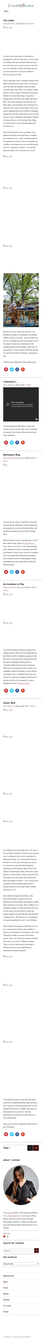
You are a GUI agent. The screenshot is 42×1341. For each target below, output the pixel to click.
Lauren (8, 1212)
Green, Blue (9, 702)
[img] (21, 490)
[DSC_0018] (21, 968)
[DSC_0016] (21, 1011)
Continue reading (23, 683)
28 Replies (30, 24)
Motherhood (8, 1275)
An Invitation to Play (13, 584)
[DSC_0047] (21, 633)
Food (5, 1287)
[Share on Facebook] (17, 370)
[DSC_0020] (21, 762)
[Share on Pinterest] (6, 370)
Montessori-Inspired (10, 458)
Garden (6, 1299)
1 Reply (28, 385)
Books (5, 706)
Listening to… (10, 381)
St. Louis (7, 1305)
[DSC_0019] (21, 804)
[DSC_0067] (21, 169)
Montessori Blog (11, 454)
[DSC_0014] (21, 833)
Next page (35, 1150)
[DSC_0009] (21, 720)
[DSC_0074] (21, 300)
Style (5, 1281)
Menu (6, 11)
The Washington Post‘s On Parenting (17, 1215)
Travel (5, 1311)
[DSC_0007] (21, 1068)
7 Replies (32, 706)
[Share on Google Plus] (23, 370)
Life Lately (8, 20)
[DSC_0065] (21, 39)
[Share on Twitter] (12, 370)
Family (5, 24)
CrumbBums (7, 1337)
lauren (13, 24)
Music (5, 385)
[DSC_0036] (21, 257)
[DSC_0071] (21, 214)
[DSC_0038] (21, 605)
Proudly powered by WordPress (21, 1337)
